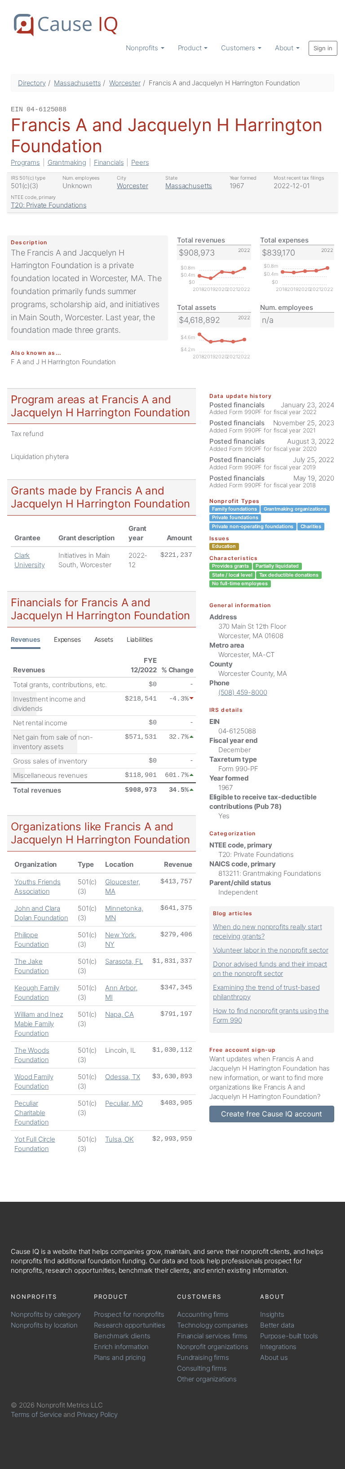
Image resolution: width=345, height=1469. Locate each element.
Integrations (278, 1346)
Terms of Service (36, 1414)
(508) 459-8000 (242, 692)
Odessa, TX (122, 1076)
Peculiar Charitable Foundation (31, 1112)
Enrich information (121, 1346)
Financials (109, 162)
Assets (103, 639)
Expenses (67, 639)
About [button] (285, 48)
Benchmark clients (122, 1336)
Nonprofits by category (46, 1314)
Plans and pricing (119, 1357)
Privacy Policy (97, 1414)
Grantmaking (67, 162)
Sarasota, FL (123, 961)
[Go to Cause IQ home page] (65, 25)
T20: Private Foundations (48, 205)
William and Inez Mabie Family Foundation (38, 1023)
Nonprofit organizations (212, 1346)
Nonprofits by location (44, 1325)
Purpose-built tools (289, 1336)
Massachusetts (77, 83)
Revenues (25, 639)
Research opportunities (129, 1325)
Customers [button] (239, 48)
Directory (32, 83)
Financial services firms (212, 1336)
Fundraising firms (203, 1357)
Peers (140, 162)
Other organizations (207, 1379)
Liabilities (140, 639)
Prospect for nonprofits (129, 1314)
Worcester (125, 83)
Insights (272, 1314)
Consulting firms (202, 1368)
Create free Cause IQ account (271, 1113)
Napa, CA (119, 1014)
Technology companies (212, 1325)
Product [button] (190, 48)
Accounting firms (203, 1314)
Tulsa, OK (119, 1139)
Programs (25, 162)
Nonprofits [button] (142, 48)
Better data (277, 1325)
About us (274, 1357)
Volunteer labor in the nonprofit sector (270, 950)
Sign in (323, 48)
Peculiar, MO (123, 1103)
